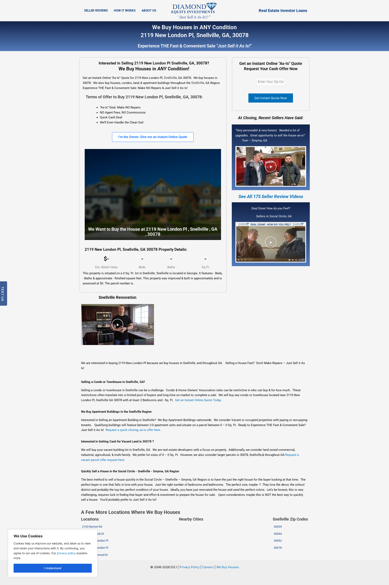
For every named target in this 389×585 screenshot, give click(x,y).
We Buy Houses (227, 567)
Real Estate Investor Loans (283, 10)
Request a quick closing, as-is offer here (133, 430)
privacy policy (66, 553)
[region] (52, 553)
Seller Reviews (96, 10)
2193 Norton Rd (92, 526)
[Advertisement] (170, 353)
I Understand (52, 568)
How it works (125, 10)
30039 (278, 526)
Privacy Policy (190, 567)
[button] (271, 166)
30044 (278, 533)
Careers (208, 567)
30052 (278, 540)
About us (149, 10)
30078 (278, 547)
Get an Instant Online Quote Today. (198, 400)
